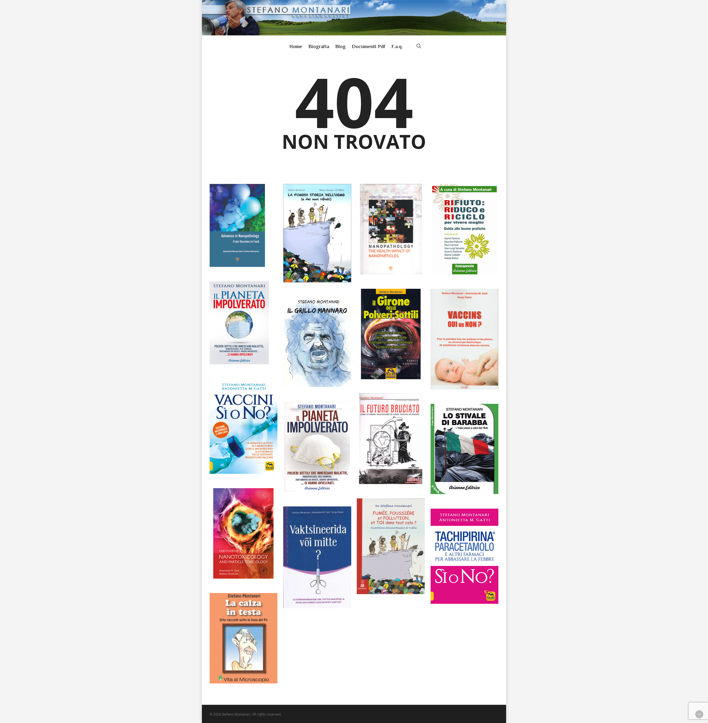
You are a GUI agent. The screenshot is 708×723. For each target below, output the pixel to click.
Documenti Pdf (368, 46)
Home (295, 46)
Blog (340, 46)
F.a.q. (397, 46)
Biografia (318, 46)
